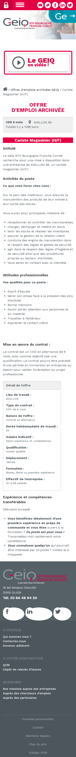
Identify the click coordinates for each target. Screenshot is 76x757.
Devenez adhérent (16, 645)
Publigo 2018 (38, 752)
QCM (6, 665)
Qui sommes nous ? (17, 636)
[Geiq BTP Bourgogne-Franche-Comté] (28, 24)
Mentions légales (38, 736)
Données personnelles (38, 719)
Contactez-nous (14, 641)
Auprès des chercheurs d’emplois (27, 693)
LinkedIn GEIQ (43, 613)
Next (71, 24)
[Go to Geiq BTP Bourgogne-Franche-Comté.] (5, 90)
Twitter (66, 613)
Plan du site (38, 744)
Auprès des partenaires (20, 698)
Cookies (38, 727)
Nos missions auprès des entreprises (29, 689)
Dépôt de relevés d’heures (22, 669)
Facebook (17, 613)
